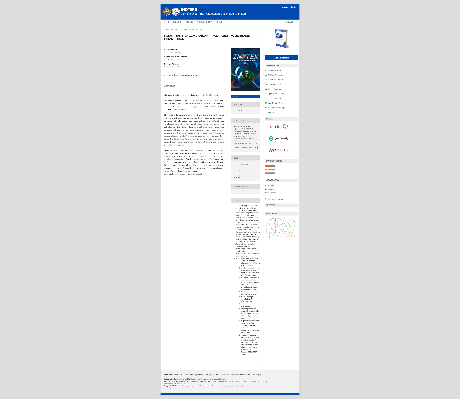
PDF (236, 97)
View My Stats (169, 388)
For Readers (269, 185)
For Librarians (270, 193)
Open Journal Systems (274, 199)
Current (177, 22)
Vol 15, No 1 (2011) (187, 29)
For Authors (269, 189)
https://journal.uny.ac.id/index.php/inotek (211, 379)
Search (290, 22)
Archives (189, 22)
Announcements (205, 22)
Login (293, 7)
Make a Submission (281, 58)
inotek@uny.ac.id (182, 379)
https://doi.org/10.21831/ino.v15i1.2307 (184, 75)
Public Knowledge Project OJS (233, 386)
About (219, 22)
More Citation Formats (244, 148)
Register (285, 7)
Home (166, 22)
